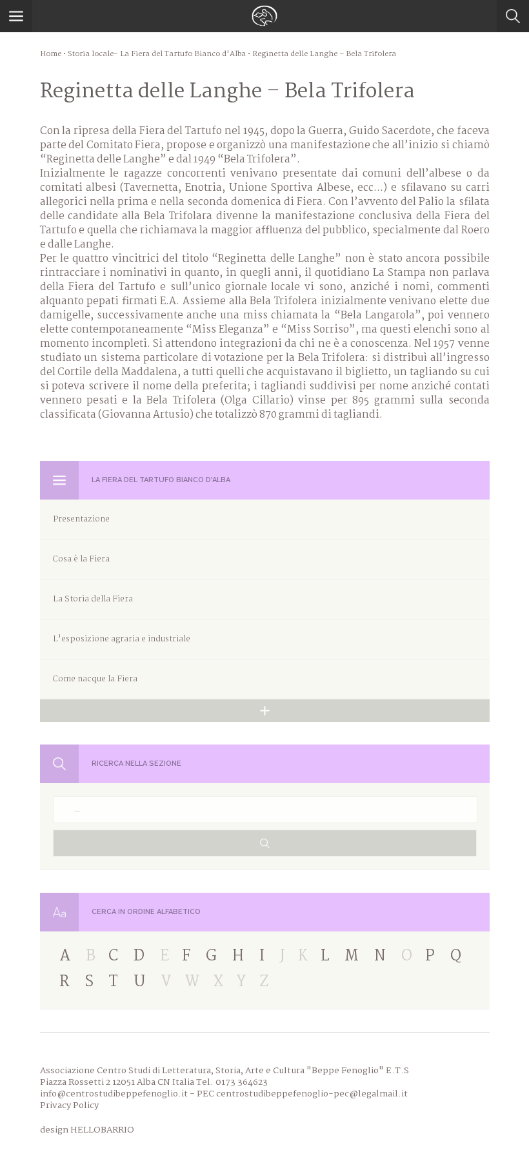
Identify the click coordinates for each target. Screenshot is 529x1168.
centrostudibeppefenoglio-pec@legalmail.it (312, 1094)
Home (50, 54)
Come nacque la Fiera (95, 679)
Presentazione (81, 519)
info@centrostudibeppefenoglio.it (114, 1094)
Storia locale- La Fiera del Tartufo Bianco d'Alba (157, 54)
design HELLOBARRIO (87, 1130)
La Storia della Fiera (93, 599)
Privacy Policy (69, 1105)
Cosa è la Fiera (81, 559)
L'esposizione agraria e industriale (121, 639)
